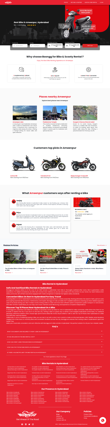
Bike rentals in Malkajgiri (13, 398)
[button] (55, 331)
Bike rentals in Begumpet (61, 400)
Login (102, 2)
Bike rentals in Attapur (85, 398)
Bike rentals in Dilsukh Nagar (62, 397)
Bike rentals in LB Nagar (13, 397)
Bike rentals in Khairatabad (87, 397)
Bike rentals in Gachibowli (37, 392)
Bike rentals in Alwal (36, 397)
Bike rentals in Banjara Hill (37, 400)
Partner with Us (61, 420)
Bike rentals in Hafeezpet (86, 401)
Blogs (58, 414)
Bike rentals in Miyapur (85, 392)
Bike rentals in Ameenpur (61, 398)
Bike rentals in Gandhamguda (38, 401)
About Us (59, 416)
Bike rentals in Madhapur (61, 392)
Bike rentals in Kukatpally (13, 392)
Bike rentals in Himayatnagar (14, 403)
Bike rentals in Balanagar (13, 400)
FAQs (85, 418)
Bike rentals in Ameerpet (37, 393)
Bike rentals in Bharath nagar (87, 400)
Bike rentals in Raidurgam (13, 393)
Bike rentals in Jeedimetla (37, 403)
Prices (66, 2)
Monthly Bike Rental (91, 2)
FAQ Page (63, 357)
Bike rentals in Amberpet (37, 398)
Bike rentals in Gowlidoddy (62, 401)
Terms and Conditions (91, 416)
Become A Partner (76, 2)
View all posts (101, 245)
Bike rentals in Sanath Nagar (62, 395)
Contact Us (59, 418)
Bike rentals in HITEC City (61, 393)
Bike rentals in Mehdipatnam (87, 395)
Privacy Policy (88, 414)
